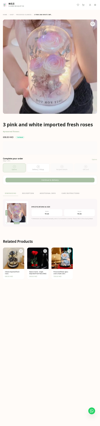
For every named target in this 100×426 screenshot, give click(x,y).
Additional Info (48, 193)
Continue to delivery (50, 180)
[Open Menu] (95, 5)
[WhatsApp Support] (91, 410)
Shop (12, 15)
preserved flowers (24, 15)
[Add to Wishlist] (92, 23)
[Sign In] (90, 5)
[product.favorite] (21, 251)
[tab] (14, 167)
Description (28, 193)
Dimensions (10, 193)
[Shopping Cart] (83, 5)
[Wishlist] (78, 5)
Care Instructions (71, 193)
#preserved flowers (11, 131)
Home (5, 15)
